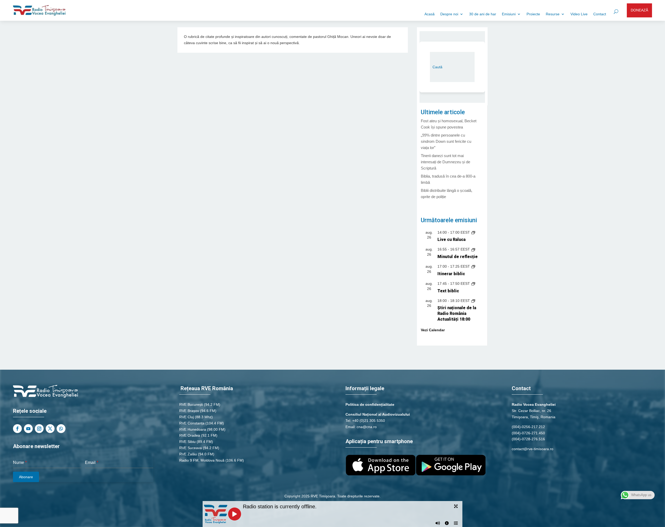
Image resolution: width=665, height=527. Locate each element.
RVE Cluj (186, 417)
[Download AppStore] (380, 474)
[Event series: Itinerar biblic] (473, 266)
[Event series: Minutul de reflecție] (473, 249)
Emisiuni (509, 14)
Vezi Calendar (433, 330)
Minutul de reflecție (457, 256)
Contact (599, 14)
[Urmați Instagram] (39, 428)
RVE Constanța (191, 423)
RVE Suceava (190, 448)
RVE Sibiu (187, 442)
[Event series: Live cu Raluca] (473, 232)
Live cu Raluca (451, 239)
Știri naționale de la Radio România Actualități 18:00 (456, 313)
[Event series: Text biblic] (473, 283)
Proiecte (533, 14)
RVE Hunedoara (192, 429)
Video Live (579, 14)
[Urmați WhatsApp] (61, 428)
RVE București (191, 404)
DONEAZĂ (639, 10)
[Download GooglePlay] (451, 474)
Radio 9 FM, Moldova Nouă (201, 460)
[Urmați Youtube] (28, 428)
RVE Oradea (189, 435)
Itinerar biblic (451, 273)
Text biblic (448, 290)
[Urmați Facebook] (17, 428)
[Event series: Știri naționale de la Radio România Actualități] (473, 301)
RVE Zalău (188, 454)
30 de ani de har (482, 14)
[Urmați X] (50, 428)
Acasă (429, 14)
